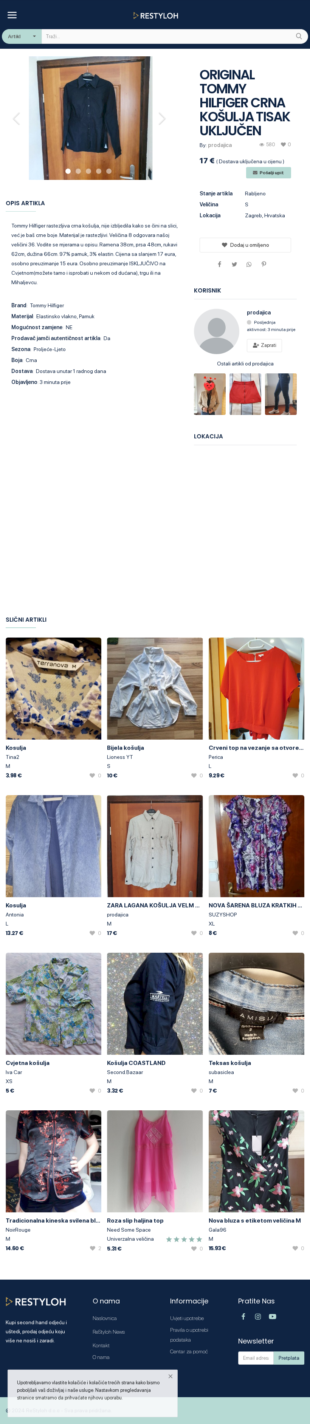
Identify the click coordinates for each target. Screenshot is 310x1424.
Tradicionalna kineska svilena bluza (53, 1220)
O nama (101, 1357)
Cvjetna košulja (28, 1062)
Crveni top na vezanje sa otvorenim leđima (256, 747)
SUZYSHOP (223, 915)
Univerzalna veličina (130, 1239)
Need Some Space (129, 1230)
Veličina (209, 204)
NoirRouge (18, 1230)
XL (212, 924)
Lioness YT (120, 757)
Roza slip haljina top (135, 1220)
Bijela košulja (125, 747)
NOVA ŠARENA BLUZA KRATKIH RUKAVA (256, 905)
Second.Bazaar (125, 1072)
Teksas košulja (230, 1062)
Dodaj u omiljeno (249, 245)
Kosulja (16, 747)
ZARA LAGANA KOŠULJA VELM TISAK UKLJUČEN (155, 905)
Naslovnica (105, 1318)
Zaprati (268, 345)
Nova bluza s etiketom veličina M (255, 1220)
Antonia (15, 915)
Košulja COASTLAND (136, 1062)
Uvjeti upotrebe (187, 1318)
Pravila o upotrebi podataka (189, 1335)
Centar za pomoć (189, 1351)
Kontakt (101, 1345)
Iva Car (14, 1072)
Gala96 (217, 1230)
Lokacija (210, 215)
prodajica (220, 145)
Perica (216, 757)
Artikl (14, 36)
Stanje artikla (216, 193)
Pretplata (289, 1358)
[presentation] (17, 118)
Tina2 (12, 757)
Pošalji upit (271, 172)
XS (9, 1081)
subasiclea (221, 1072)
